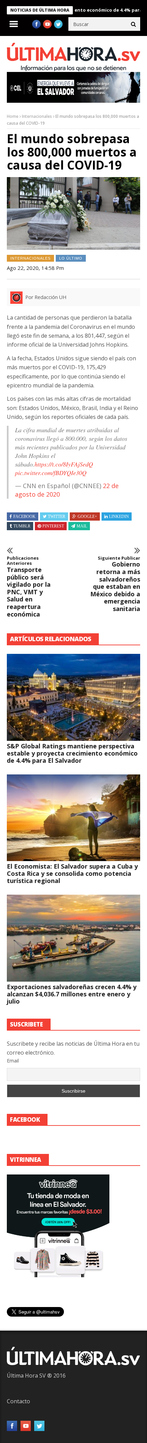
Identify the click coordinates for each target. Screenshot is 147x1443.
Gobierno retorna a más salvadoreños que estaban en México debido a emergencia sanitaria (115, 584)
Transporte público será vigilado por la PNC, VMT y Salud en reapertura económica (29, 587)
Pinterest (53, 526)
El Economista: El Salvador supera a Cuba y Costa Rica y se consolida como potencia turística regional (72, 873)
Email (13, 1060)
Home (12, 116)
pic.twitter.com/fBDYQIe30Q (50, 473)
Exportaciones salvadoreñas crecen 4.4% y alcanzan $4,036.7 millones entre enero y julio (71, 994)
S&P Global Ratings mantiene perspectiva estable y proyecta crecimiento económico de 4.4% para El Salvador (72, 753)
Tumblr (21, 526)
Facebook (24, 516)
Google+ (87, 516)
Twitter (56, 516)
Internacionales (37, 116)
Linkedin (119, 516)
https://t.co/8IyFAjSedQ (64, 464)
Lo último (70, 258)
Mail (82, 526)
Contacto (18, 1401)
